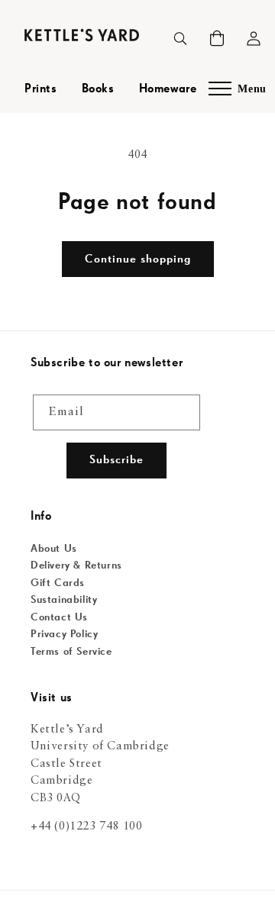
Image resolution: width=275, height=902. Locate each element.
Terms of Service (71, 651)
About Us (54, 548)
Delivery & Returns (76, 565)
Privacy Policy (64, 634)
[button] (217, 38)
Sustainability (64, 599)
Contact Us (59, 617)
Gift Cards (58, 583)
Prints (40, 89)
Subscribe (116, 459)
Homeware (168, 89)
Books (98, 89)
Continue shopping (138, 259)
